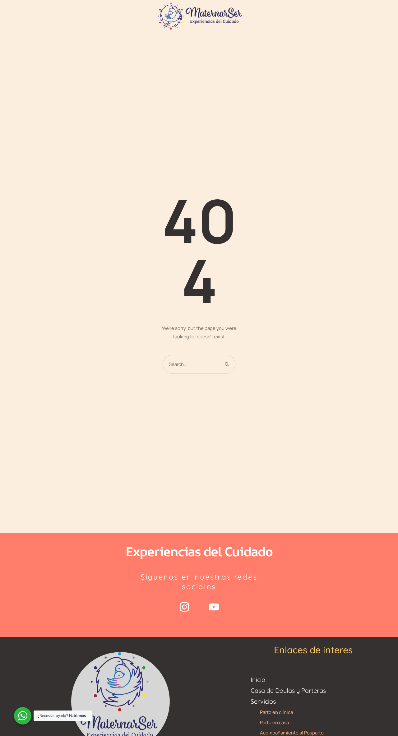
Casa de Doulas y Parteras (288, 690)
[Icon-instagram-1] (184, 607)
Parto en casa (274, 722)
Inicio (258, 679)
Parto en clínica (276, 712)
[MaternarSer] (199, 15)
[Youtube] (214, 607)
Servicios (263, 701)
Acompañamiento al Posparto (292, 732)
